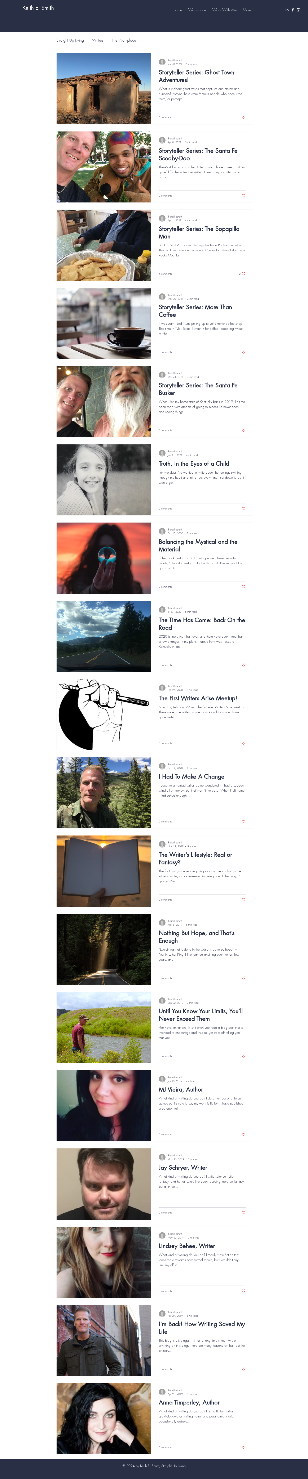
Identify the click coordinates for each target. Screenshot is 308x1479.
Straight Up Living (70, 40)
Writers (98, 40)
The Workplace (124, 40)
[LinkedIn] (287, 10)
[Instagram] (298, 10)
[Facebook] (293, 10)
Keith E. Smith (38, 7)
